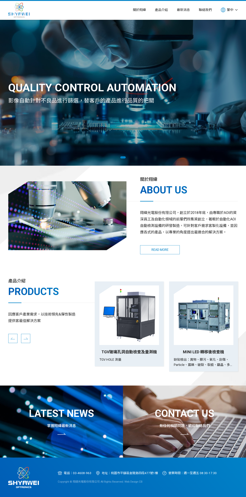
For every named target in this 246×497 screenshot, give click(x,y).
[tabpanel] (123, 93)
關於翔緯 (139, 10)
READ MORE (160, 250)
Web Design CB (133, 481)
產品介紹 (161, 10)
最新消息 (183, 10)
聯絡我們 (205, 10)
